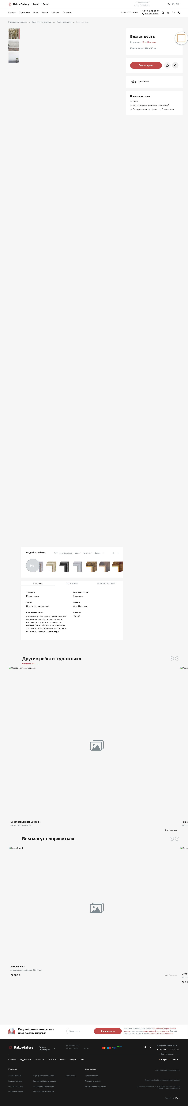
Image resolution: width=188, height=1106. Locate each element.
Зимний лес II (17, 966)
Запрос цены (146, 65)
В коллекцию (53, 622)
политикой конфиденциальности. (156, 1031)
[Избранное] (168, 12)
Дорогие (30, 628)
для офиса (43, 619)
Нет (33, 565)
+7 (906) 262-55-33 (150, 11)
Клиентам (12, 1069)
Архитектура (32, 616)
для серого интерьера (48, 631)
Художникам (90, 1069)
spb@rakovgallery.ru (167, 1045)
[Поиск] (162, 12)
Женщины (43, 616)
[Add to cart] (13, 960)
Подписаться (108, 1031)
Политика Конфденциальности (167, 1070)
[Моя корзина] (173, 12)
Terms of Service (166, 1034)
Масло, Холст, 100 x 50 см (20, 825)
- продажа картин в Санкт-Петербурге (169, 1087)
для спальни (54, 619)
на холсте (40, 628)
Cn (177, 4)
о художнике (72, 583)
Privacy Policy (154, 1034)
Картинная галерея (17, 22)
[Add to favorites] (28, 815)
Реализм (62, 616)
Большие (46, 625)
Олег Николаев (64, 22)
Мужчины (53, 616)
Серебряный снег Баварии (25, 822)
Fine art (38, 625)
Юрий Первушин (170, 975)
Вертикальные (58, 625)
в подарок (41, 622)
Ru (169, 4)
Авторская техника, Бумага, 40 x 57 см (25, 970)
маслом (49, 628)
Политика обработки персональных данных (162, 1080)
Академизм (31, 619)
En (173, 4)
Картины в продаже (41, 22)
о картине (38, 583)
